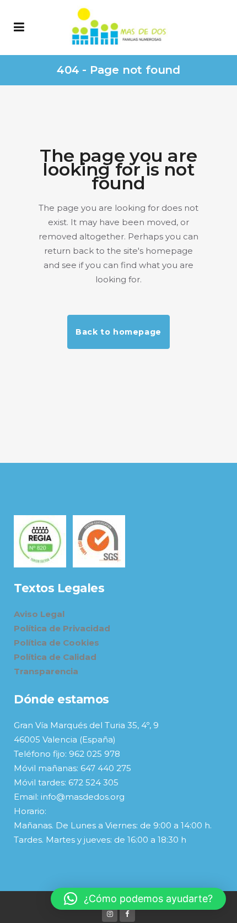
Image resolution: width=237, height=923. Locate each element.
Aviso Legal (39, 614)
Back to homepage (118, 332)
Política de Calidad (55, 657)
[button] (138, 899)
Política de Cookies (56, 642)
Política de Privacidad (62, 628)
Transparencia (46, 671)
